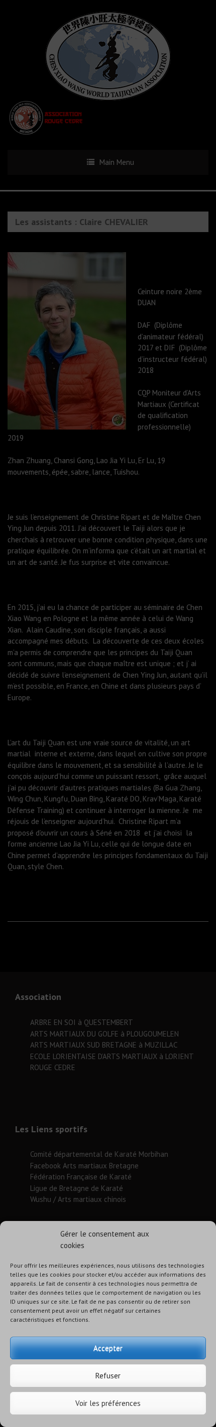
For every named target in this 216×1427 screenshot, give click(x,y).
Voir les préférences (108, 1403)
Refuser (108, 1375)
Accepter (108, 1348)
